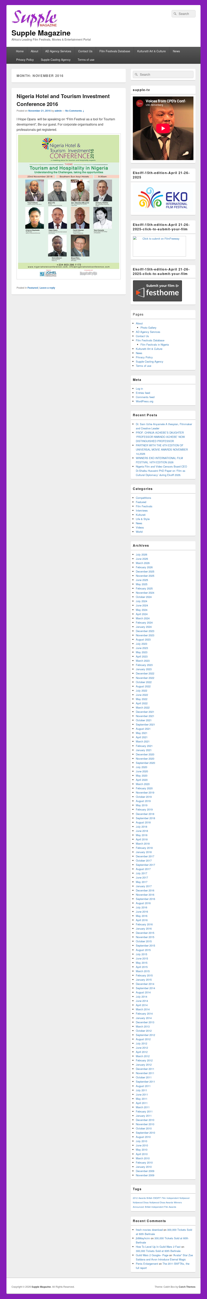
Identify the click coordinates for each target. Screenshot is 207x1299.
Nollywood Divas (141, 1202)
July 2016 (141, 907)
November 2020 (145, 758)
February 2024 (144, 622)
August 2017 (143, 869)
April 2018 (142, 839)
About (34, 51)
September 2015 (145, 945)
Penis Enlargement (147, 1263)
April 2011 (142, 1103)
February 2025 (144, 588)
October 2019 (144, 797)
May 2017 (141, 882)
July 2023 (141, 644)
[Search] (175, 13)
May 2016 (141, 916)
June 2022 (142, 695)
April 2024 (142, 614)
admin (58, 110)
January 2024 (144, 627)
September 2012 (145, 1035)
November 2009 (145, 1175)
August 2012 (143, 1039)
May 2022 (141, 699)
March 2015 (143, 971)
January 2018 (144, 852)
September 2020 (145, 763)
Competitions (143, 498)
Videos (140, 527)
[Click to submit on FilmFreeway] (159, 255)
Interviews (142, 510)
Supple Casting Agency (56, 60)
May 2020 (141, 775)
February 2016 (144, 924)
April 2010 (142, 1154)
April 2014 (142, 1005)
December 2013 (145, 1022)
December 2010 (145, 1120)
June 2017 (142, 877)
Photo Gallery (148, 327)
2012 (135, 1197)
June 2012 (142, 1047)
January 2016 (144, 928)
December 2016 (145, 890)
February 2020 (144, 788)
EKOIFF (157, 1197)
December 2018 (145, 814)
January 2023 (144, 669)
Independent (173, 1197)
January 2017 (144, 886)
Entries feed (143, 393)
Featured (32, 287)
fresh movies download (149, 1230)
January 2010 (144, 1167)
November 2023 (145, 635)
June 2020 (142, 771)
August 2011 (143, 1086)
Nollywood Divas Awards (161, 1202)
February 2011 (144, 1111)
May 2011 (141, 1099)
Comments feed (145, 397)
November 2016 (145, 894)
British (149, 1197)
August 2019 (143, 801)
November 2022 (145, 678)
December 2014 (145, 984)
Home (20, 51)
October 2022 (144, 682)
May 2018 (141, 835)
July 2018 (141, 826)
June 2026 (142, 559)
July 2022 (141, 690)
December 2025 (145, 571)
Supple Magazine (41, 32)
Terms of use (86, 60)
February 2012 (144, 1060)
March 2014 (143, 1009)
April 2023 (142, 656)
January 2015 (144, 979)
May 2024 (141, 610)
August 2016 (143, 903)
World (139, 532)
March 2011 (143, 1107)
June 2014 (142, 1001)
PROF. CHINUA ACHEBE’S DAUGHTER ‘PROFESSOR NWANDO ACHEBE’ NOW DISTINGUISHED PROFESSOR (160, 437)
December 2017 (145, 856)
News (176, 51)
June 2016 (142, 911)
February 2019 (144, 809)
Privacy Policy (25, 60)
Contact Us (85, 51)
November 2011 (145, 1073)
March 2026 (143, 563)
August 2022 (143, 686)
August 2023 (143, 639)
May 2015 (141, 963)
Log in (139, 388)
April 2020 (142, 780)
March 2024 (143, 618)
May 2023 (141, 652)
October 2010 (144, 1128)
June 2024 (142, 605)
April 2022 (142, 703)
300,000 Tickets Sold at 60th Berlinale (158, 1251)
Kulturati (141, 515)
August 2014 (143, 992)
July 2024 (141, 601)
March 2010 (143, 1158)
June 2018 (142, 831)
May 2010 (141, 1149)
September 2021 (145, 724)
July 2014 (141, 996)
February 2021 (144, 746)
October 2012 (144, 1031)
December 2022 (145, 673)
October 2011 (144, 1077)
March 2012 (143, 1056)
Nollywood (184, 1197)
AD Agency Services (58, 51)
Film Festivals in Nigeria (154, 344)
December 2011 (145, 1069)
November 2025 (145, 576)
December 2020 (145, 754)
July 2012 (141, 1043)
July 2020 (141, 767)
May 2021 (141, 733)
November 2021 (145, 716)
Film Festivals (144, 506)
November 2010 (145, 1124)
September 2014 (145, 988)
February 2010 (144, 1162)
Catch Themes (187, 1287)
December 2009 (145, 1171)
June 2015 (142, 958)
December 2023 (145, 631)
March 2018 (143, 843)
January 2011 (144, 1116)
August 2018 (143, 822)
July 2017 (141, 873)
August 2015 (143, 950)
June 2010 (142, 1145)
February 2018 (144, 848)
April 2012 (142, 1052)
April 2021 (142, 737)
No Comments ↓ (74, 110)
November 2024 (145, 592)
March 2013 (143, 1026)
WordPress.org (144, 401)
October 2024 (144, 597)
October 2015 (144, 941)
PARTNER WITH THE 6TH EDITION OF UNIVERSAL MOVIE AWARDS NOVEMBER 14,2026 (162, 449)
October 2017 (144, 860)
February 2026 (144, 567)
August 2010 (143, 1137)
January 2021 (144, 750)
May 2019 (141, 805)
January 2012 (144, 1064)
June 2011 (142, 1094)
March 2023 (143, 661)
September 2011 (145, 1081)
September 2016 (145, 899)
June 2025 (142, 580)
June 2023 (142, 648)
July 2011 (141, 1090)
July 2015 (141, 954)
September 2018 (145, 818)
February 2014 (144, 1013)
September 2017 (145, 865)
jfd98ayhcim (143, 1238)
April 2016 (142, 920)
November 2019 (145, 792)
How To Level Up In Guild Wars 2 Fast (158, 1247)
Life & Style (143, 519)
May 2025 (141, 584)
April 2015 (142, 967)
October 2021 (144, 720)
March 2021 (143, 741)
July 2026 (141, 554)
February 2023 (144, 665)
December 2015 (145, 933)
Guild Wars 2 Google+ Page (152, 1255)
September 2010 (145, 1132)
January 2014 (144, 1018)
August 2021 (143, 729)
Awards (142, 1197)
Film (164, 1197)
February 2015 (144, 975)
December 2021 (145, 712)
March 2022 (143, 707)
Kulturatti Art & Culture (151, 51)
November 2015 (145, 937)
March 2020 (143, 784)
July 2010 (141, 1141)
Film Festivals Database (114, 51)
